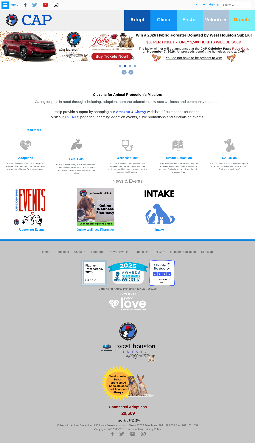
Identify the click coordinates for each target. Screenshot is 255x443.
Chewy (140, 112)
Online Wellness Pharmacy (96, 229)
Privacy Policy (153, 429)
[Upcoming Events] (32, 207)
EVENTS (72, 117)
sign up (214, 4)
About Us (80, 251)
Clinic (163, 19)
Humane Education (178, 157)
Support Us (140, 251)
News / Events (118, 251)
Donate (242, 19)
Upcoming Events (32, 229)
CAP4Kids (229, 157)
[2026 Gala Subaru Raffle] (127, 46)
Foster (189, 19)
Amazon (123, 112)
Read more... (34, 129)
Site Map (207, 251)
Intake (159, 229)
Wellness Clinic (127, 157)
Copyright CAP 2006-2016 (109, 429)
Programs (97, 251)
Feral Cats (76, 159)
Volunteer (216, 19)
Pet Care (159, 251)
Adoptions (25, 157)
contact (201, 4)
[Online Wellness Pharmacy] (96, 207)
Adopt (137, 19)
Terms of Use (135, 429)
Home (46, 251)
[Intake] (159, 207)
